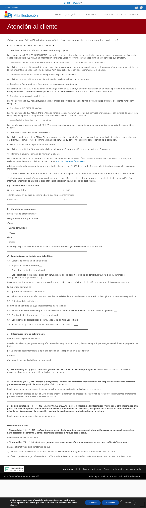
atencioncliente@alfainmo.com (70, 161)
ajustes (13, 505)
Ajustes (127, 502)
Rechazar (110, 502)
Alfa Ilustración (26, 15)
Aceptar (92, 502)
